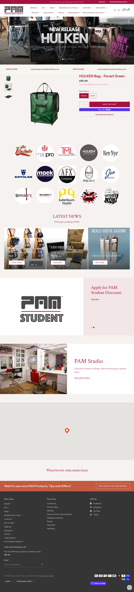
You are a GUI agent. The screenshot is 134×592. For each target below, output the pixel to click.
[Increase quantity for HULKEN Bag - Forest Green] (86, 104)
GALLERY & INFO (82, 378)
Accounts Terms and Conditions (59, 514)
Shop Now (51, 525)
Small (93, 96)
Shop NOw (17, 263)
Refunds (50, 510)
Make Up (35, 13)
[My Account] (119, 10)
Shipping (91, 84)
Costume (86, 8)
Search (50, 521)
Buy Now (100, 263)
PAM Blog (51, 528)
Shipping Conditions (55, 518)
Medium (84, 96)
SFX (43, 8)
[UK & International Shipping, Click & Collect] (67, 2)
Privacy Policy (52, 507)
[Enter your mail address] (42, 564)
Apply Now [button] (95, 304)
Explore (58, 263)
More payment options (104, 114)
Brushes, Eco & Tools (68, 8)
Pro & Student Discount (93, 13)
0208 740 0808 (58, 69)
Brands (33, 8)
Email (6, 560)
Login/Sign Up (73, 13)
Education (48, 13)
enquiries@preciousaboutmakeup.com (24, 69)
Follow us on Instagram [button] (113, 486)
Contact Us (51, 503)
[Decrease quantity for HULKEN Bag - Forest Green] (80, 104)
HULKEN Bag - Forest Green (102, 76)
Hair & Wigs (100, 8)
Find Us (61, 13)
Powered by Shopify (47, 576)
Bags (52, 8)
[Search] (115, 10)
